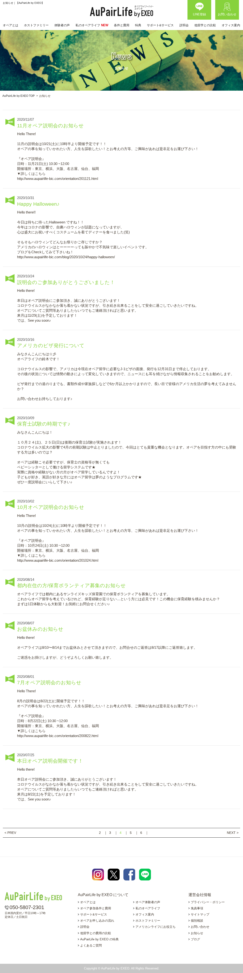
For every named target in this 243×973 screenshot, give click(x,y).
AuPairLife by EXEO (121, 11)
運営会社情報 (199, 895)
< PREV (10, 833)
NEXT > (232, 833)
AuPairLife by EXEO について (103, 895)
